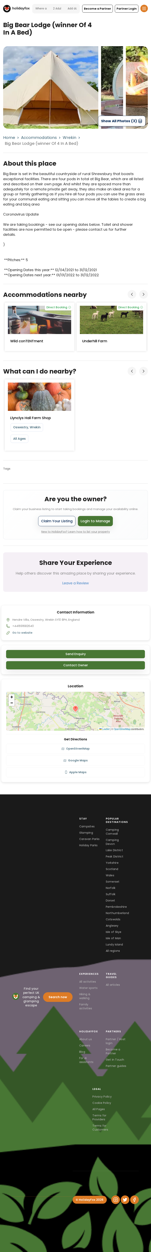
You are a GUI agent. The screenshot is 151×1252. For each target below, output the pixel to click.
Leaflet (106, 729)
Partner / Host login (116, 1041)
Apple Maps (78, 772)
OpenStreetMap (122, 729)
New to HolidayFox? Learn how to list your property (75, 532)
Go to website (22, 633)
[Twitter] (125, 1199)
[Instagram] (115, 1199)
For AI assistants (86, 1060)
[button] (97, 9)
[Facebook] (134, 1199)
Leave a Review (75, 583)
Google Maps (78, 760)
